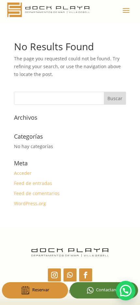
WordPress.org (30, 203)
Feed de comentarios (37, 193)
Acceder (23, 173)
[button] (125, 290)
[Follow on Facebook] (85, 275)
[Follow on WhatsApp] (70, 275)
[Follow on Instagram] (54, 275)
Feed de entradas (33, 183)
